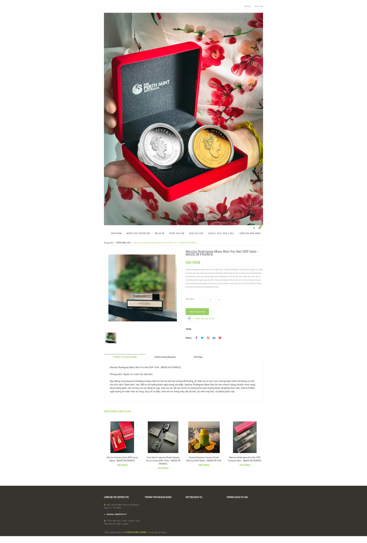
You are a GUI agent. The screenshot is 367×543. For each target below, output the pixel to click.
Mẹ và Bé (159, 233)
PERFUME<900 (123, 242)
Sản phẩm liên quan (117, 411)
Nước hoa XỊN (176, 233)
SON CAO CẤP (196, 233)
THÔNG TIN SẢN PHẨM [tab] (125, 357)
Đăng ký (248, 6)
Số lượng (190, 298)
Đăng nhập (258, 6)
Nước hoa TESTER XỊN (138, 233)
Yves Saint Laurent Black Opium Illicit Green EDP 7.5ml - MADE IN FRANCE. (163, 460)
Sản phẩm (116, 233)
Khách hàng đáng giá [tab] (165, 357)
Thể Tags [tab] (198, 357)
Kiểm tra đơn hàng (250, 233)
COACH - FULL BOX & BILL (221, 233)
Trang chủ (108, 242)
